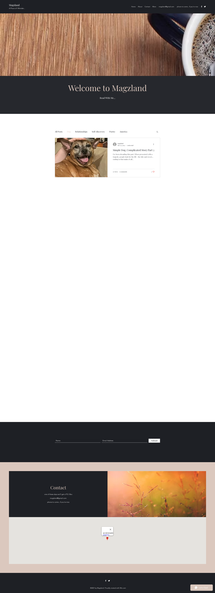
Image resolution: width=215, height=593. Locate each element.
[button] (157, 132)
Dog (69, 131)
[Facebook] (201, 6)
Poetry (112, 131)
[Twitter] (205, 6)
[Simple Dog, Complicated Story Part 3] (81, 157)
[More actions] (154, 144)
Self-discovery (98, 131)
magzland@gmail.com (166, 7)
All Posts (58, 131)
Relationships (81, 131)
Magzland (14, 5)
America (123, 131)
